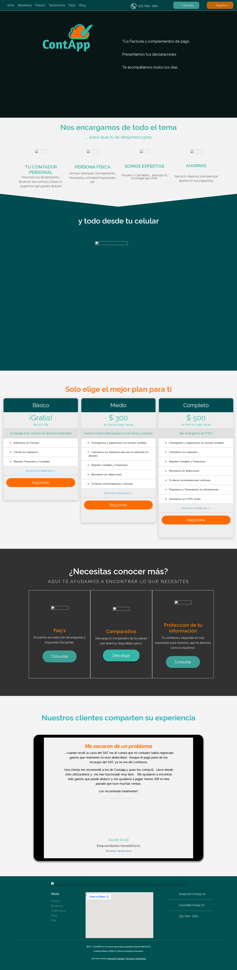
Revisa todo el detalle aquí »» (40, 470)
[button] (161, 41)
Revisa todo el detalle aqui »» (196, 508)
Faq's (72, 5)
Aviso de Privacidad (116, 959)
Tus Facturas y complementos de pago (155, 41)
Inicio (10, 5)
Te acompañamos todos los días (150, 67)
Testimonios (57, 5)
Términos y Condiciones (136, 959)
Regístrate (41, 482)
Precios (40, 5)
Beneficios (25, 5)
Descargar (121, 655)
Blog (82, 5)
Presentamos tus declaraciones (149, 54)
